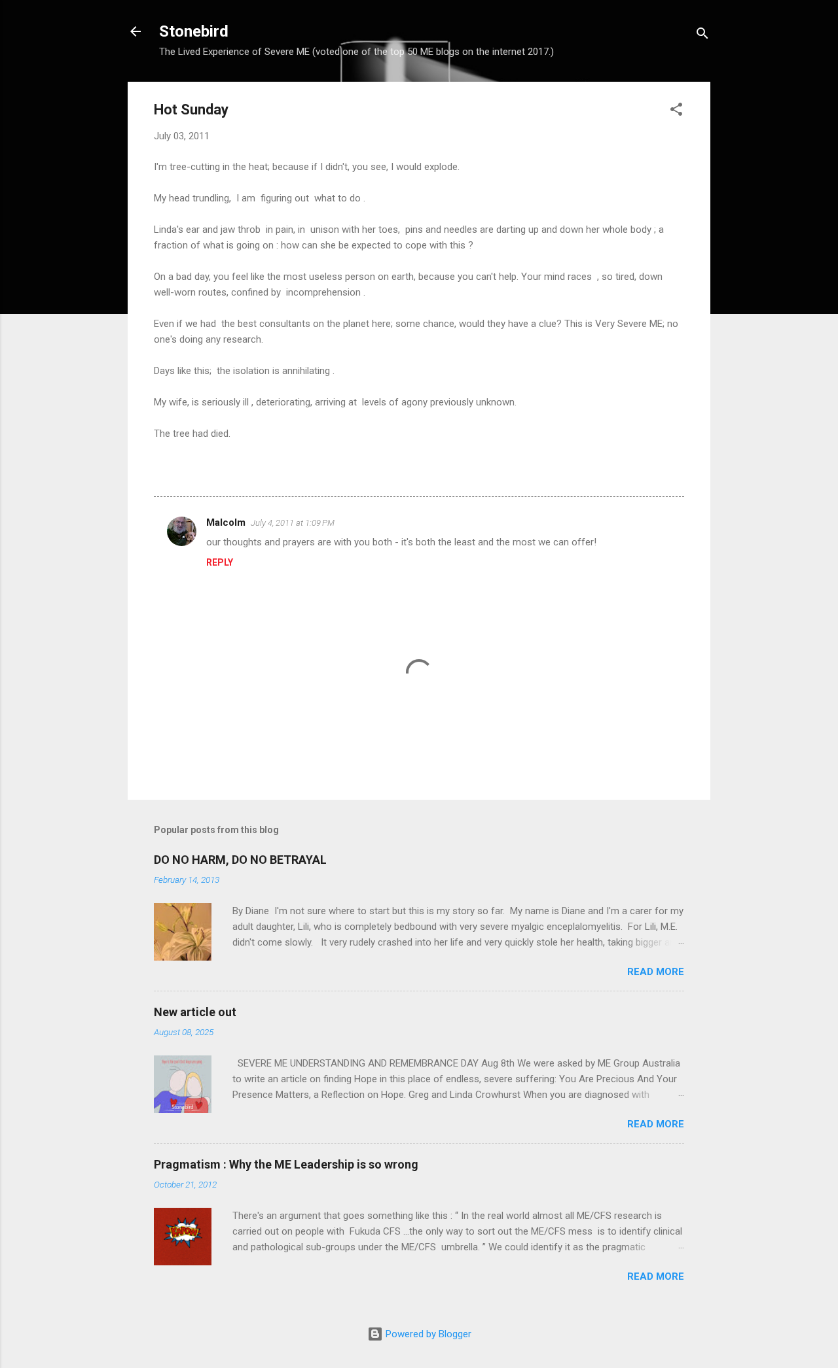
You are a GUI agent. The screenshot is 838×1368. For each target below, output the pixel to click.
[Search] (702, 36)
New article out (195, 1012)
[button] (676, 111)
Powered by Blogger (427, 1334)
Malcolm (226, 522)
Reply (219, 562)
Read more (655, 972)
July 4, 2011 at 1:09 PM (293, 523)
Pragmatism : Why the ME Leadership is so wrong (286, 1164)
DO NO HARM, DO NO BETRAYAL (240, 859)
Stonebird (193, 31)
